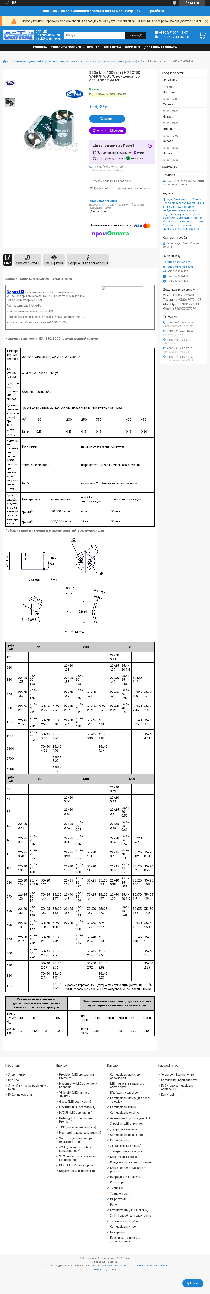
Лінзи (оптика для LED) (125, 1146)
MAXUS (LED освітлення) (75, 1112)
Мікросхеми (118, 1199)
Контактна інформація (121, 47)
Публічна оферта (20, 1094)
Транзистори (119, 1193)
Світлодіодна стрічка (125, 1112)
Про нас (93, 47)
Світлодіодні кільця (123, 1107)
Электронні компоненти (177, 1074)
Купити (109, 119)
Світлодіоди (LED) (122, 1140)
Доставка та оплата (160, 47)
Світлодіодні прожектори (127, 1135)
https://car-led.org (178, 261)
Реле (113, 1204)
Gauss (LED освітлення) (75, 1101)
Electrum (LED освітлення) (77, 1107)
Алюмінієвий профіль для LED (130, 1118)
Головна (40, 47)
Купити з (103, 130)
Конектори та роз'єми (125, 1157)
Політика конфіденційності (151, 1265)
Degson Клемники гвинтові (77, 1171)
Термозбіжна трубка (124, 1221)
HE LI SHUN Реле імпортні (76, 1165)
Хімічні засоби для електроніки (131, 1215)
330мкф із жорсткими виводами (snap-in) (108, 61)
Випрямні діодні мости (125, 1177)
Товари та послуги (66, 47)
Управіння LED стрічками (127, 1124)
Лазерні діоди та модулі (126, 1151)
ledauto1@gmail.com (180, 266)
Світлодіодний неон (123, 1226)
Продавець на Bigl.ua (105, 1261)
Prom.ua (125, 1258)
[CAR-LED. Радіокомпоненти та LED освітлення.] (18, 35)
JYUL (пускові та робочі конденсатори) (75, 1149)
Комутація (168, 1094)
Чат (196, 1283)
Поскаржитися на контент (117, 1265)
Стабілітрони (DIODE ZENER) (129, 1210)
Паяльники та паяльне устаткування (125, 1239)
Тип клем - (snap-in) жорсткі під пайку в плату (45, 61)
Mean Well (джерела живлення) (80, 1133)
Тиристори (117, 1188)
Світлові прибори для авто (179, 1080)
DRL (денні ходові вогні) (126, 1092)
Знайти (134, 35)
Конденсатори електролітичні (131, 1162)
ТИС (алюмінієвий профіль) (77, 1127)
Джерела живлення (123, 1129)
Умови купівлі (17, 1074)
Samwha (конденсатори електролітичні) (75, 1140)
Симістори (117, 1182)
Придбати (156, 11)
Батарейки (117, 1232)
